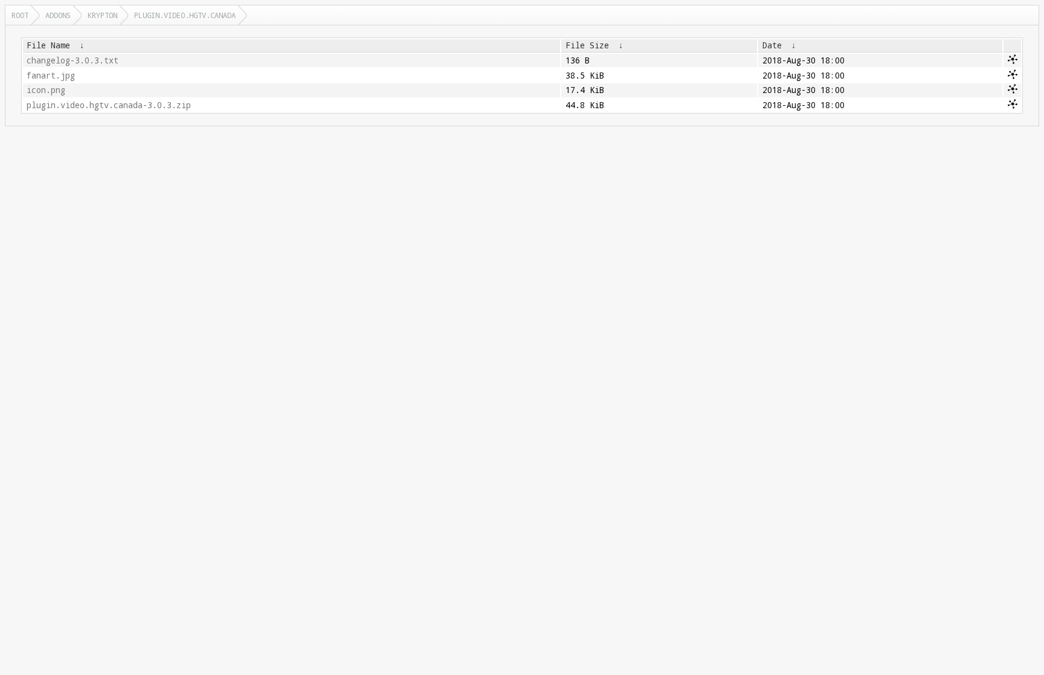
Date (772, 45)
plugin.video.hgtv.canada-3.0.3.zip (109, 105)
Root (19, 15)
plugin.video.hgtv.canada (185, 15)
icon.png (46, 90)
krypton (102, 15)
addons (58, 15)
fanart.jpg (51, 75)
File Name (48, 45)
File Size (587, 45)
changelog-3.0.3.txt (72, 60)
